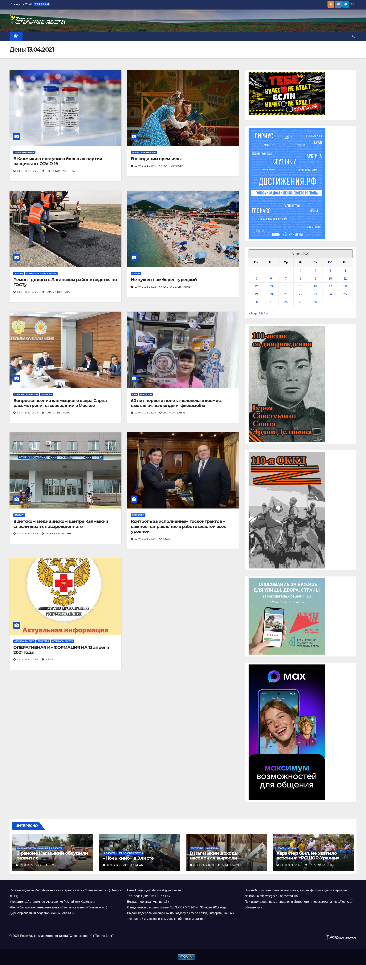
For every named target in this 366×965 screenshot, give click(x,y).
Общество (146, 394)
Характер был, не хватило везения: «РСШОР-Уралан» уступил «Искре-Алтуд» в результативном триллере (308, 860)
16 (315, 286)
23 (315, 294)
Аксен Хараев (231, 865)
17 (330, 286)
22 (300, 294)
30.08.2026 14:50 (290, 865)
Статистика (197, 848)
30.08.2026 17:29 (30, 865)
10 (330, 278)
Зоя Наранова (173, 166)
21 (286, 294)
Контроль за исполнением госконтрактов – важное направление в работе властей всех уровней (178, 526)
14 (286, 286)
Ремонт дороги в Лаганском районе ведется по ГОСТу (65, 282)
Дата (134, 394)
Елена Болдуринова (60, 171)
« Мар (253, 313)
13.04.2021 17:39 (27, 171)
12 (256, 286)
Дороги (18, 273)
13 (271, 286)
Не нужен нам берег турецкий (164, 279)
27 (271, 302)
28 (286, 302)
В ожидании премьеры (156, 158)
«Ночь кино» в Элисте (128, 858)
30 (315, 302)
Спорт (281, 848)
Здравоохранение (24, 152)
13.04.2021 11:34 (27, 533)
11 (345, 278)
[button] (353, 36)
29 (300, 302)
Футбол (291, 848)
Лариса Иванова (57, 292)
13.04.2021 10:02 (27, 659)
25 (345, 294)
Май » (263, 313)
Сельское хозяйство (26, 394)
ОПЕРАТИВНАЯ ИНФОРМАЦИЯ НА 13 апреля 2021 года (61, 650)
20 (271, 294)
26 (256, 302)
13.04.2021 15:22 (145, 286)
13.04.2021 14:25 (145, 412)
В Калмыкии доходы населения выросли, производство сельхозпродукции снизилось (225, 860)
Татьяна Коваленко (59, 533)
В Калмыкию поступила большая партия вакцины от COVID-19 (57, 161)
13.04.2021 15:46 (145, 166)
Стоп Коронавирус (62, 641)
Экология (46, 394)
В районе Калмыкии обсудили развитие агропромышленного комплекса (52, 860)
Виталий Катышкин (322, 865)
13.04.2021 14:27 (27, 412)
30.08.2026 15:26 (204, 865)
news (167, 538)
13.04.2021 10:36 (145, 538)
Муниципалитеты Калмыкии (41, 273)
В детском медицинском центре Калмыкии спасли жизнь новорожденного (60, 524)
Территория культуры (144, 152)
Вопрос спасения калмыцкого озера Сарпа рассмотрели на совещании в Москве (60, 403)
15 (300, 286)
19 (256, 294)
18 (345, 286)
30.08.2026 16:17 (117, 865)
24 (330, 294)
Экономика (138, 515)
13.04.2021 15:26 (27, 292)
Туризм (136, 273)
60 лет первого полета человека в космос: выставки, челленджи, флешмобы (176, 403)
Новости (19, 515)
